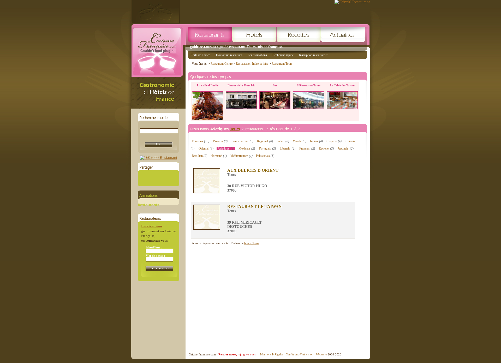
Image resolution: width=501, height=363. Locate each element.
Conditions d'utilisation (299, 354)
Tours (235, 128)
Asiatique (226, 148)
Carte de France (200, 55)
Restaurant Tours (282, 64)
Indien (316, 141)
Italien (283, 141)
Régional (265, 141)
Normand (219, 156)
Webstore (321, 354)
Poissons (200, 141)
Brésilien (199, 156)
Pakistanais (265, 156)
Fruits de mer (242, 141)
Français (307, 148)
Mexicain (246, 148)
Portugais (267, 148)
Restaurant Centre (221, 64)
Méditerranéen (241, 156)
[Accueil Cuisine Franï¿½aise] (158, 107)
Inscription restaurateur (313, 55)
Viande (299, 141)
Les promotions (257, 55)
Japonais (345, 148)
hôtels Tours (251, 243)
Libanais (287, 148)
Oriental (206, 148)
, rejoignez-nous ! (238, 354)
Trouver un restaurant (229, 55)
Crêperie (334, 141)
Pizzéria (220, 141)
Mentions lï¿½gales (271, 354)
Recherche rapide (283, 55)
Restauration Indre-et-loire (252, 64)
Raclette (326, 148)
